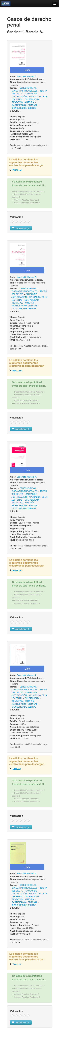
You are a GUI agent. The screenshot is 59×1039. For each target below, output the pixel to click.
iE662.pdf (16, 768)
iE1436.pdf (16, 170)
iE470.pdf (16, 964)
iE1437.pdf (16, 370)
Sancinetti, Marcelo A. (27, 76)
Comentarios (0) (22, 228)
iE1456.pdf (16, 570)
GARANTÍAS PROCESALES (24, 90)
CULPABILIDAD (32, 99)
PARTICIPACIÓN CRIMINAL (24, 105)
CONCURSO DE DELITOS (24, 107)
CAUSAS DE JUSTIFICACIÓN (24, 95)
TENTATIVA (17, 102)
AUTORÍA (29, 102)
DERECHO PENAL (28, 87)
